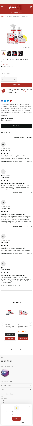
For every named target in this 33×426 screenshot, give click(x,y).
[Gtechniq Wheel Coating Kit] (10, 313)
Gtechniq (5, 64)
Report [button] (16, 161)
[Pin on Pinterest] (11, 101)
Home (2, 16)
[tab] (19, 138)
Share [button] (20, 161)
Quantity (3, 76)
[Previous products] (2, 323)
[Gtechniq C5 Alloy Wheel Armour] (23, 313)
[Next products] (30, 323)
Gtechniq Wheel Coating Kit (9, 326)
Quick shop (10, 334)
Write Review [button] (16, 126)
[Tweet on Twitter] (5, 101)
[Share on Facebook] (2, 101)
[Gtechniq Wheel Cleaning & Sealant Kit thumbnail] (3, 53)
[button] (16, 67)
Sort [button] (2, 132)
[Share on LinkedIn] (8, 101)
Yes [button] (13, 161)
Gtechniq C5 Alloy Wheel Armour (23, 326)
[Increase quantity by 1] (15, 79)
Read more (4, 115)
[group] (16, 119)
